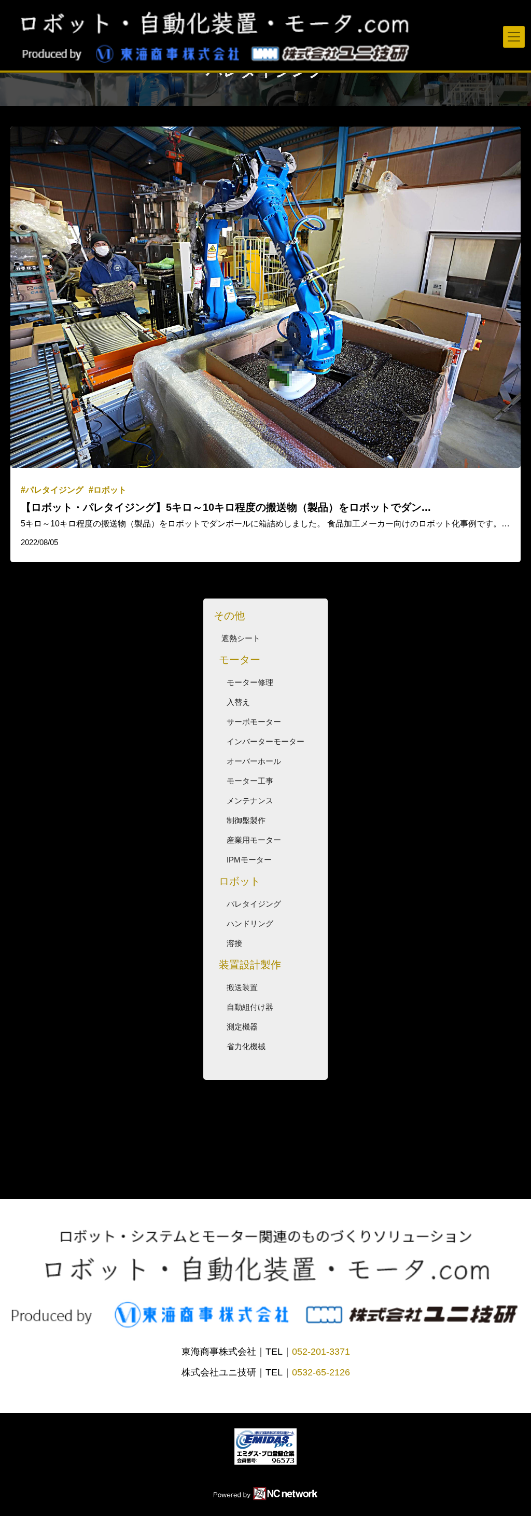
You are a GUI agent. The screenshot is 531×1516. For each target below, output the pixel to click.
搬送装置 (242, 987)
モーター (239, 659)
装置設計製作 (250, 964)
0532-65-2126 (321, 1372)
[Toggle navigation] (514, 37)
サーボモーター (254, 721)
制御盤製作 (246, 820)
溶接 (234, 943)
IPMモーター (249, 859)
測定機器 (242, 1026)
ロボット (239, 881)
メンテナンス (250, 800)
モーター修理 (250, 682)
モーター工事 (250, 780)
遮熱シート (240, 638)
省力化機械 (246, 1046)
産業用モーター (254, 840)
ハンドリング (250, 923)
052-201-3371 (321, 1351)
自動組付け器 (250, 1007)
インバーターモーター (265, 741)
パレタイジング (254, 903)
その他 (229, 615)
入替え (238, 702)
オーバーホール (254, 761)
